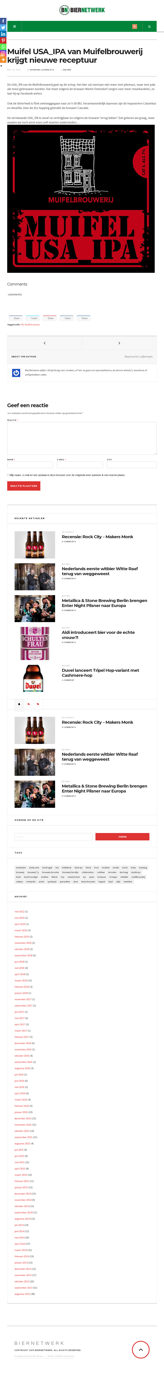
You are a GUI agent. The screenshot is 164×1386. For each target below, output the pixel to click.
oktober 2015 (22, 1130)
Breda (133, 867)
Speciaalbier (65, 881)
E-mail (61, 460)
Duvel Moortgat (31, 877)
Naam (11, 460)
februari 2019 (22, 936)
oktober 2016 (22, 1055)
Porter (41, 881)
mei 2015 (19, 1162)
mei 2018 (19, 967)
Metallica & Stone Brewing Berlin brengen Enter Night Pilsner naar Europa (104, 603)
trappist (101, 881)
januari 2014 (21, 1262)
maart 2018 (21, 980)
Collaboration (88, 872)
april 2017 (20, 1024)
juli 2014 (19, 1225)
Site (109, 460)
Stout (75, 881)
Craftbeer (101, 872)
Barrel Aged (47, 867)
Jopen (91, 877)
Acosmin (70, 1356)
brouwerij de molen (50, 872)
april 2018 (20, 974)
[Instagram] (3, 53)
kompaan (102, 877)
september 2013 (23, 1287)
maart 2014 (21, 1250)
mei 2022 (19, 911)
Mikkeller (124, 877)
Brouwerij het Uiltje (70, 872)
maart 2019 (21, 930)
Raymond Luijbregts (42, 70)
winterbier (128, 881)
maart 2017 (21, 1030)
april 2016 (20, 1093)
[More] (3, 59)
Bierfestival (66, 867)
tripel (110, 881)
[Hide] (1, 66)
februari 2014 (22, 1256)
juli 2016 (19, 1074)
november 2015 (23, 1124)
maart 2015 (21, 1174)
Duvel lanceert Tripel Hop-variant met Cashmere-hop (100, 673)
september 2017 (23, 1005)
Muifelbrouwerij (32, 324)
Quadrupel (52, 881)
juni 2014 (19, 1231)
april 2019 (20, 924)
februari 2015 (22, 1181)
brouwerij (20, 872)
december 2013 (23, 1268)
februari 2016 (22, 1105)
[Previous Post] (44, 342)
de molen (112, 872)
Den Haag (124, 872)
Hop (62, 877)
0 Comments (69, 542)
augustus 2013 (22, 1293)
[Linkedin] (3, 34)
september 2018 (23, 955)
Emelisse (44, 877)
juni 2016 (19, 1080)
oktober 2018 (22, 949)
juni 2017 (19, 1011)
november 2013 (23, 1275)
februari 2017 (22, 1036)
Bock (96, 867)
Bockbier (106, 867)
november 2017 (23, 999)
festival (54, 877)
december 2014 (23, 1193)
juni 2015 (19, 1156)
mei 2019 (19, 917)
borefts (116, 867)
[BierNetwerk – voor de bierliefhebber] (82, 10)
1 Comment (68, 680)
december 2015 (23, 1118)
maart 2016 (21, 1099)
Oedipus (19, 881)
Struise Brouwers (88, 881)
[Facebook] (3, 21)
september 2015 (23, 1137)
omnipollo (31, 881)
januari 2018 (21, 993)
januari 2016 (21, 1112)
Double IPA (135, 872)
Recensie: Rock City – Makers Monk (97, 536)
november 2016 (23, 1049)
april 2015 (20, 1168)
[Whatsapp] (3, 47)
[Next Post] (119, 342)
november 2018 (23, 942)
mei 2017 (19, 1018)
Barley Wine (34, 867)
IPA (22, 324)
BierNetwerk (39, 1343)
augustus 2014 (22, 1218)
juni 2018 (19, 961)
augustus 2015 (22, 1143)
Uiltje (118, 881)
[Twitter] (3, 27)
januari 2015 (21, 1187)
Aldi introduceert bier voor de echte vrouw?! (98, 635)
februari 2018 (22, 986)
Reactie (12, 420)
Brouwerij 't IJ (33, 872)
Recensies (68, 532)
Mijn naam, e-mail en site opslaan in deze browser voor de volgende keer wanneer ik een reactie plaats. (67, 475)
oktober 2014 (22, 1206)
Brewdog (143, 867)
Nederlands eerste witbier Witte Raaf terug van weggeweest (100, 571)
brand (124, 867)
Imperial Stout (74, 877)
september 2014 (23, 1212)
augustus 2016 (22, 1068)
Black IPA (78, 867)
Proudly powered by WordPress (28, 1356)
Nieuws (67, 70)
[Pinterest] (3, 40)
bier (57, 867)
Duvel (18, 877)
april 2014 (20, 1243)
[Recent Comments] (29, 704)
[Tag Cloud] (38, 704)
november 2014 (23, 1199)
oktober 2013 (22, 1281)
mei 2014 (19, 1237)
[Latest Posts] (19, 704)
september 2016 (23, 1062)
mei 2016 (19, 1087)
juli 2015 (19, 1149)
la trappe (113, 877)
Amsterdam (21, 867)
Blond (88, 867)
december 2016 (23, 1043)
